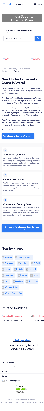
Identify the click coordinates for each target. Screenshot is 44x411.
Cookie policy (24, 402)
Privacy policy (37, 402)
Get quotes (22, 340)
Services (5, 68)
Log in (39, 4)
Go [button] (38, 38)
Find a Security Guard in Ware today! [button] (18, 136)
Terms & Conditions (9, 402)
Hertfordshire (7, 71)
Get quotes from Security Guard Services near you (22, 228)
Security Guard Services (20, 68)
